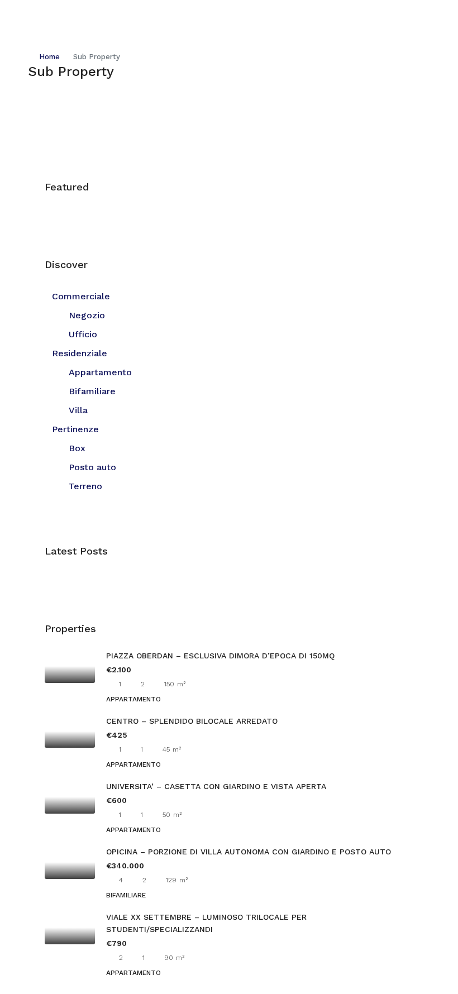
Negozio (87, 315)
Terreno (85, 486)
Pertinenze (75, 429)
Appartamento (100, 372)
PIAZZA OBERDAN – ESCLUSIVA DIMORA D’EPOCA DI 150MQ (220, 655)
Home (49, 56)
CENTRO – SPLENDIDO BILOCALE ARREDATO (192, 720)
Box (77, 448)
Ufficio (83, 334)
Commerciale (81, 296)
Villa (78, 410)
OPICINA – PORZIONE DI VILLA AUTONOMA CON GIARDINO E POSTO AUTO (248, 851)
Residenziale (79, 353)
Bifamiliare (92, 391)
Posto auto (92, 467)
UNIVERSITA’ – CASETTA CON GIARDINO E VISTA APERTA (216, 786)
